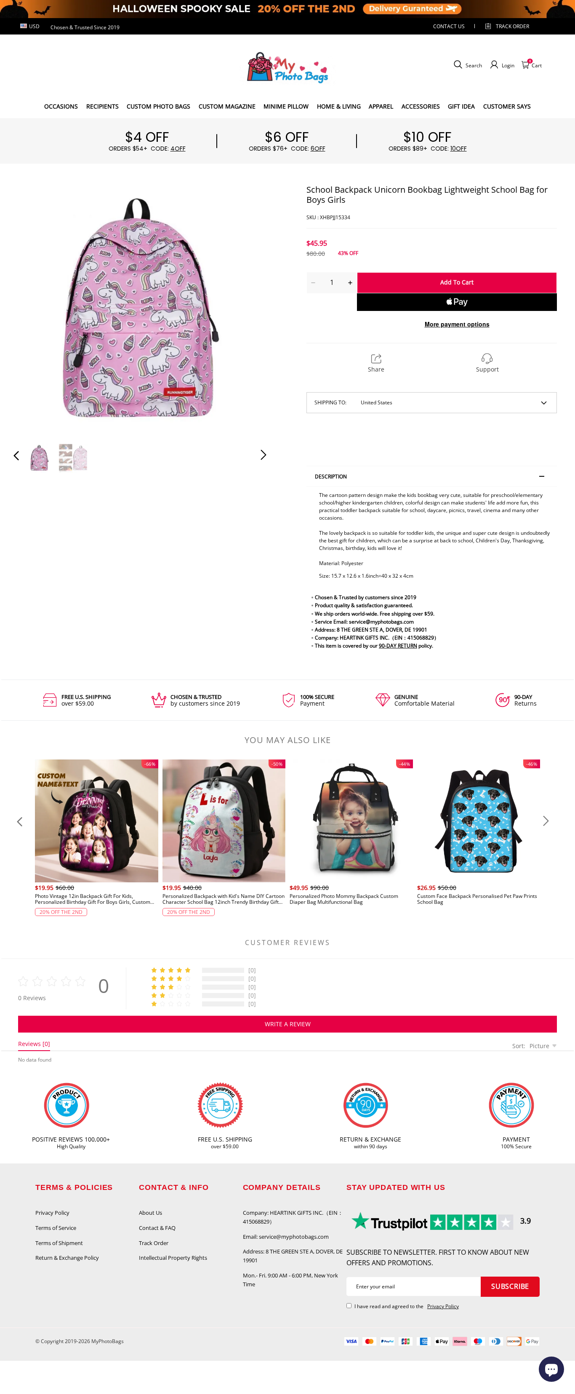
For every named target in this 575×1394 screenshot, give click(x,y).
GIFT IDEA (461, 106)
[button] (33, 309)
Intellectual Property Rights (173, 1257)
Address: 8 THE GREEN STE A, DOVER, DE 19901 (293, 1256)
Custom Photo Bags (158, 106)
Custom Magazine (227, 106)
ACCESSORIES (421, 106)
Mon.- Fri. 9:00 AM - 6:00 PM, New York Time (290, 1280)
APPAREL (381, 106)
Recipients (102, 106)
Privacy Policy (52, 1212)
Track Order (512, 26)
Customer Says (507, 106)
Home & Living (339, 106)
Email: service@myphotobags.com (286, 1236)
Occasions (61, 106)
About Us (150, 1212)
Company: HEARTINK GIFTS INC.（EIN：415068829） (293, 1217)
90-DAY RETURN (398, 645)
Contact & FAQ (157, 1228)
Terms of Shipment (59, 1243)
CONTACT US (449, 26)
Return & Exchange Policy (67, 1257)
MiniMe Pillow (286, 106)
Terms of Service (55, 1228)
